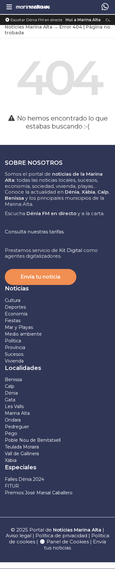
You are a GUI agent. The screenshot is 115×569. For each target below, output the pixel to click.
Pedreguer (17, 427)
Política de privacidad (61, 535)
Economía (16, 314)
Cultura (12, 300)
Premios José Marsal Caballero (39, 493)
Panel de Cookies (67, 542)
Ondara (13, 420)
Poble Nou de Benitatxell (33, 440)
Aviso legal (18, 535)
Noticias (17, 288)
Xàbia (11, 460)
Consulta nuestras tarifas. (35, 232)
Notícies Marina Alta (28, 27)
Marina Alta (17, 413)
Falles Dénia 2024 (24, 479)
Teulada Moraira (22, 447)
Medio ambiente (23, 334)
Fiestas (12, 320)
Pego (11, 433)
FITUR (12, 486)
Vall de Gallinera (22, 453)
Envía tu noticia (40, 277)
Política (13, 341)
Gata (10, 400)
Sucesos (14, 354)
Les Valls (14, 406)
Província (15, 347)
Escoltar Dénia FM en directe (36, 19)
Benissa (13, 379)
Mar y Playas (19, 327)
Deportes (15, 307)
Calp (9, 386)
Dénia (11, 393)
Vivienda (14, 361)
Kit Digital (70, 250)
